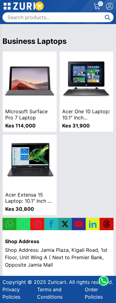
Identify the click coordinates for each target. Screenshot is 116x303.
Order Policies (94, 293)
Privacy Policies (11, 293)
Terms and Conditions (49, 293)
